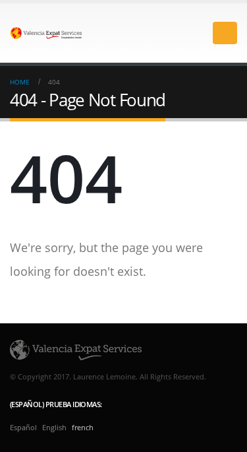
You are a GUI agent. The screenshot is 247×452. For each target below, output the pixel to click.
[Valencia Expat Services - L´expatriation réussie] (46, 33)
